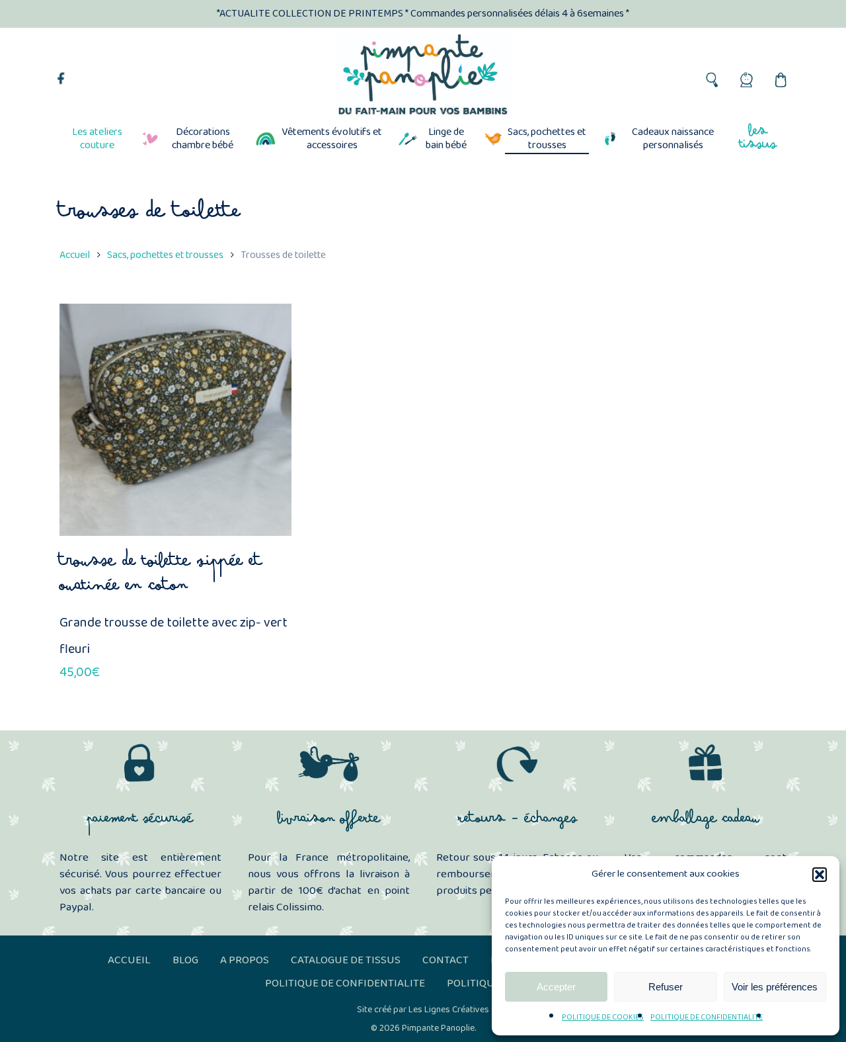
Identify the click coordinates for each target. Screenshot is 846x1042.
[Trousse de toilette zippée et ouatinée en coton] (175, 420)
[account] (745, 76)
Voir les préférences (775, 986)
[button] (819, 874)
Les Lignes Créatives (448, 1009)
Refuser (665, 986)
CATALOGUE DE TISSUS (346, 960)
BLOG (185, 960)
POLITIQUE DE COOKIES (603, 1017)
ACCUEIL (129, 960)
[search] (711, 76)
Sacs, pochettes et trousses (165, 255)
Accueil (74, 255)
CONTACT (445, 960)
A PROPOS (244, 960)
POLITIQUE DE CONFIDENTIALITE (706, 1017)
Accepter (556, 986)
